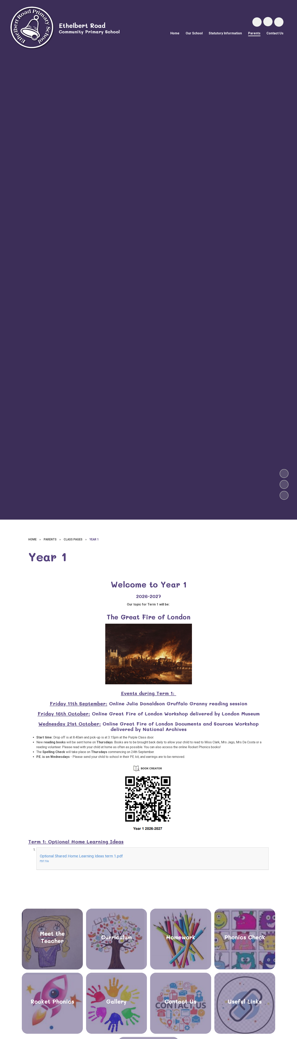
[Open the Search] (257, 22)
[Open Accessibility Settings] (278, 22)
